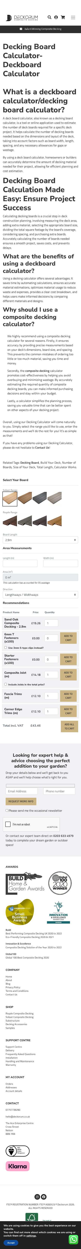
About (9, 980)
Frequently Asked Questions (20, 1054)
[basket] (63, 17)
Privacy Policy (13, 987)
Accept (11, 1242)
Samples (10, 1028)
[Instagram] (37, 1197)
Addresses (11, 1087)
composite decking (37, 370)
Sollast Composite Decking (20, 1017)
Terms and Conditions (17, 991)
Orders (9, 1084)
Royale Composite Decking (20, 1013)
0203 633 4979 (63, 835)
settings (31, 1236)
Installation (12, 1057)
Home (9, 976)
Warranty (11, 1065)
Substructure (13, 1020)
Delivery (10, 1050)
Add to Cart (68, 638)
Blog (8, 984)
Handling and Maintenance (20, 1061)
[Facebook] (44, 1197)
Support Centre (14, 1047)
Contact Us (42, 447)
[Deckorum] (22, 17)
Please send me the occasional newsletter (35, 810)
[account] (57, 17)
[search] (49, 17)
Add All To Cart (69, 726)
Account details (14, 1091)
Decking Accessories (16, 1024)
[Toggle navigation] (73, 17)
